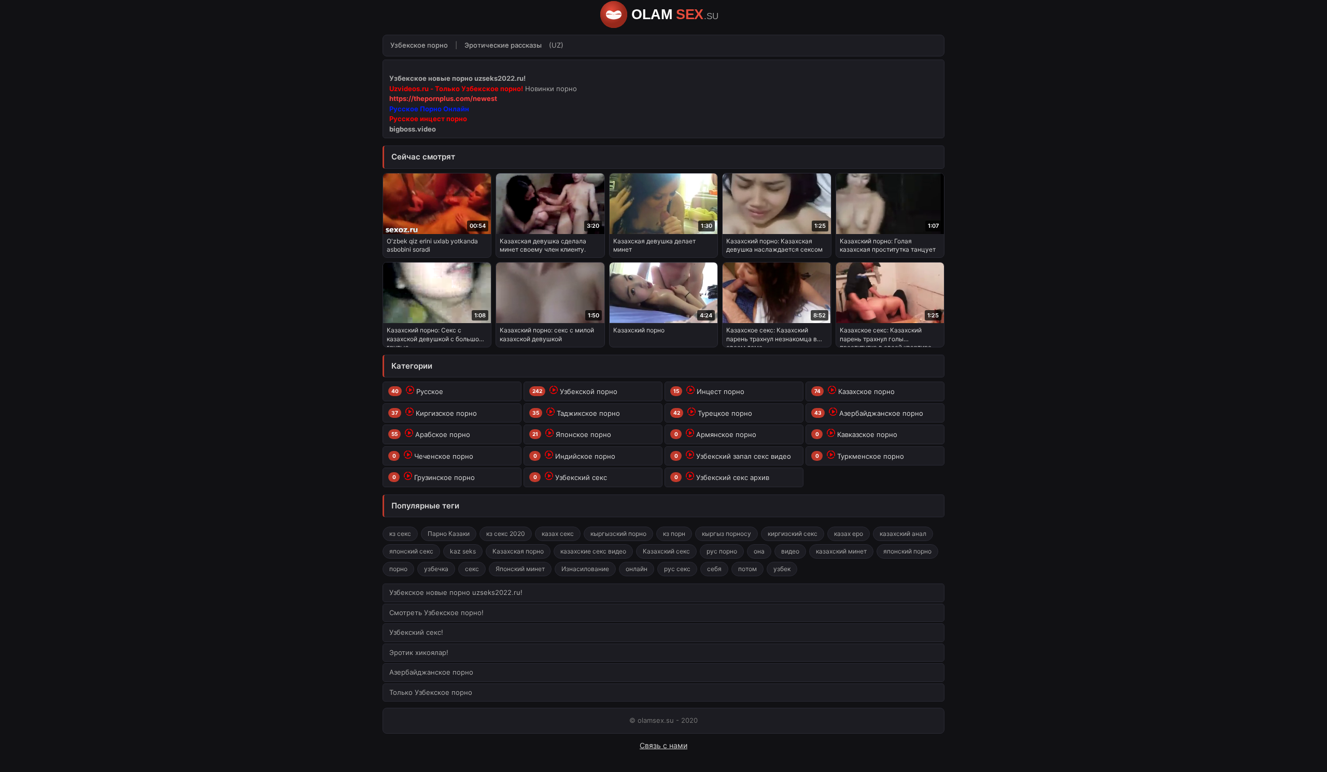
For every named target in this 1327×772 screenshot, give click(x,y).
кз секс (400, 533)
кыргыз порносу (726, 533)
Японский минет (520, 569)
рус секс (677, 569)
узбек (781, 569)
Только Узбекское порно (430, 692)
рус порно (722, 551)
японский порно (907, 551)
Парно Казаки (449, 533)
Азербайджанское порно (431, 672)
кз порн (674, 533)
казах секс (558, 533)
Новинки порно (551, 88)
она (759, 551)
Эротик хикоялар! (418, 652)
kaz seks (463, 551)
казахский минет (841, 551)
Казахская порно (518, 551)
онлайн (636, 569)
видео (790, 551)
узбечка (436, 569)
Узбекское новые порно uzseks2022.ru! (456, 592)
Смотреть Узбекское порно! (436, 612)
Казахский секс (666, 551)
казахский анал (903, 533)
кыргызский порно (618, 533)
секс (472, 569)
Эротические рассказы (503, 45)
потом (747, 569)
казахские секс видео (593, 551)
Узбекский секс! (416, 632)
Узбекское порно (419, 45)
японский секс (411, 551)
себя (714, 569)
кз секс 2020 (505, 533)
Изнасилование (585, 569)
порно (398, 569)
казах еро (848, 533)
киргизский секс (792, 533)
